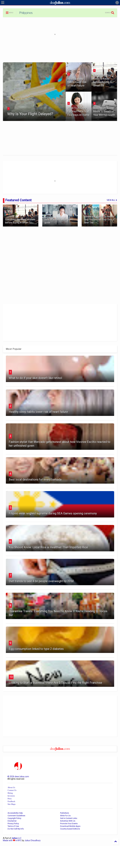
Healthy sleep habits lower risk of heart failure (76, 82)
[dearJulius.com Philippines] (26, 13)
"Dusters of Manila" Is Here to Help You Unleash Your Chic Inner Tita (99, 219)
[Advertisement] (60, 50)
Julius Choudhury (33, 840)
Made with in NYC (12, 840)
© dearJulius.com (18, 776)
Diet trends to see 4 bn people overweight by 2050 (41, 581)
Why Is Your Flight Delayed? (30, 114)
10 (11, 677)
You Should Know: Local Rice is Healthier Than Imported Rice (48, 547)
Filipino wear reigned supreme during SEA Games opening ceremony (53, 513)
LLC (16, 838)
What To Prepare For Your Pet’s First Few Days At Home (78, 111)
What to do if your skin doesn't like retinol (35, 378)
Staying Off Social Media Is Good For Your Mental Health (104, 111)
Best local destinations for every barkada (35, 479)
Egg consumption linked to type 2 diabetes (36, 649)
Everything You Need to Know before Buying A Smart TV (102, 80)
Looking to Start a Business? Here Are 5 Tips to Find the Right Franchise (55, 682)
